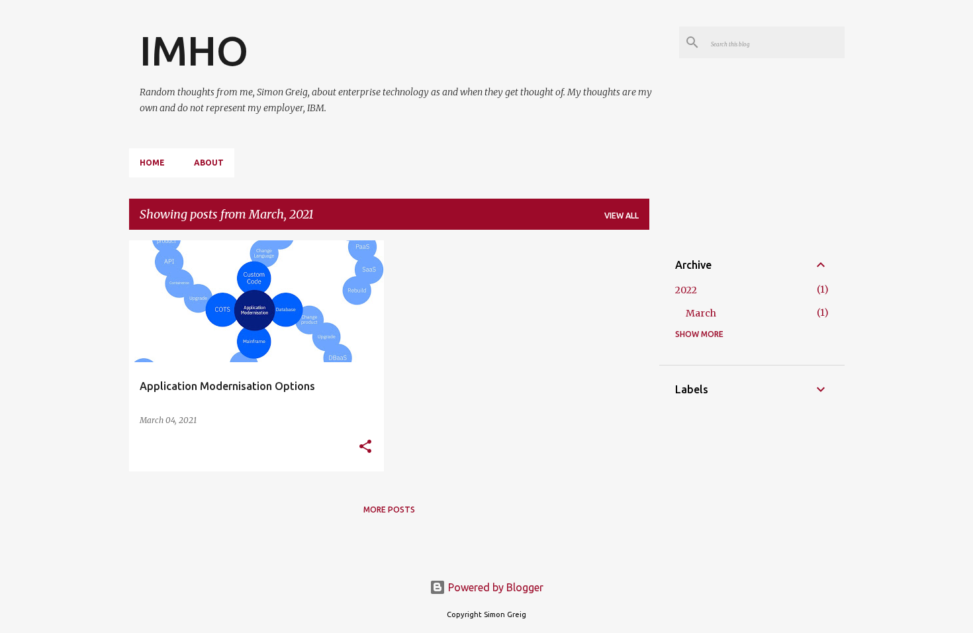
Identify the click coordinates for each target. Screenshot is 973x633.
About (209, 162)
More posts (389, 509)
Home (152, 162)
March (701, 313)
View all (621, 215)
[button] (365, 447)
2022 (686, 290)
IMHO (194, 50)
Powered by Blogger (494, 587)
